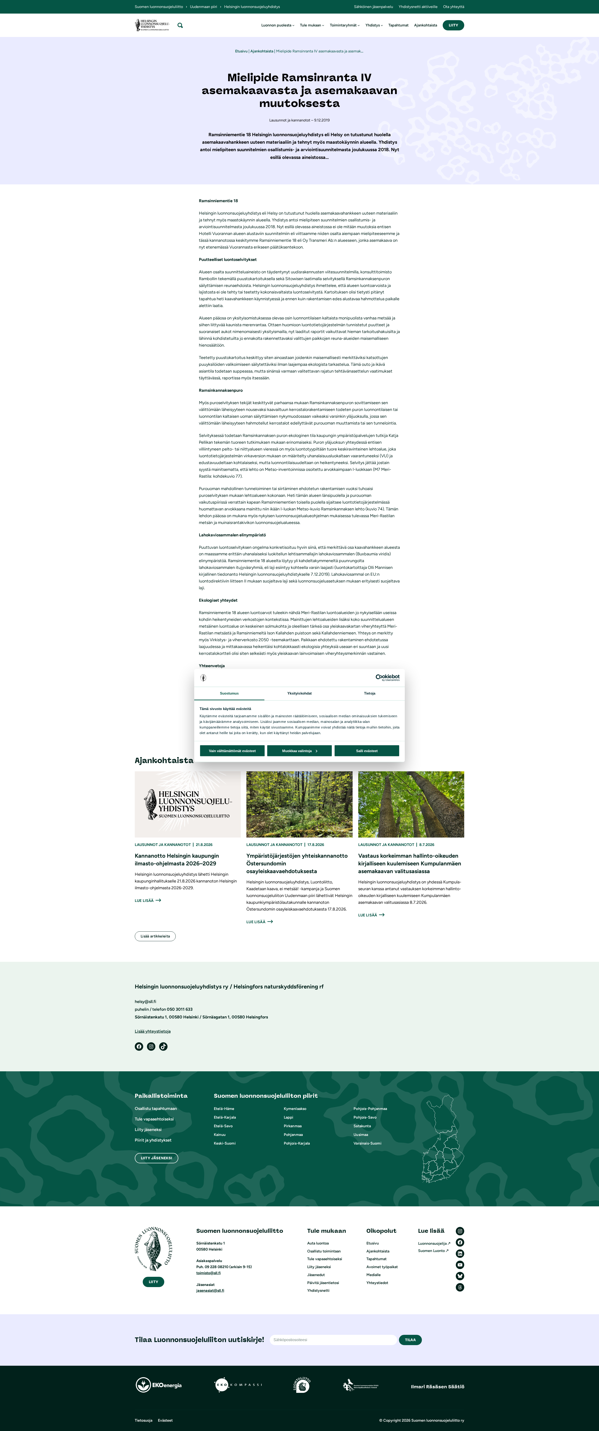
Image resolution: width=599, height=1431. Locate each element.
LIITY (453, 25)
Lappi (288, 1117)
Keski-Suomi (225, 1143)
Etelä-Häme (224, 1108)
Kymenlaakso (295, 1108)
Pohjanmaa (293, 1134)
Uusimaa (361, 1134)
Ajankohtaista (261, 51)
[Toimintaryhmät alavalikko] (359, 25)
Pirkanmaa (293, 1126)
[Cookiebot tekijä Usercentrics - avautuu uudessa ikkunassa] (379, 677)
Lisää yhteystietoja (153, 1031)
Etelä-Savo (223, 1126)
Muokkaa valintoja (297, 751)
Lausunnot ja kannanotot (163, 844)
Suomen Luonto (431, 1250)
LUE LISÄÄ (144, 900)
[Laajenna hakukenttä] (180, 25)
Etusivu (241, 51)
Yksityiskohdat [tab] (299, 693)
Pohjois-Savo (365, 1117)
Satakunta (362, 1126)
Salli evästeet (367, 751)
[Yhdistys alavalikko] (382, 25)
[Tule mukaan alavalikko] (323, 25)
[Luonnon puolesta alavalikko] (293, 25)
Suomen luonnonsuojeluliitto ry (437, 1420)
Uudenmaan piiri (203, 6)
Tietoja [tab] (369, 693)
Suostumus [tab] (229, 693)
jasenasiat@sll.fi (210, 1290)
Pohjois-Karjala (297, 1143)
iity (153, 1282)
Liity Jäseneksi (156, 1158)
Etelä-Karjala (225, 1117)
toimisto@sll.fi (208, 1273)
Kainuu (220, 1134)
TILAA (410, 1340)
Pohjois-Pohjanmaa (370, 1108)
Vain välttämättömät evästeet (232, 751)
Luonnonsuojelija (432, 1243)
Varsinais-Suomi (367, 1143)
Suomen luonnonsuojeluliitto (159, 6)
